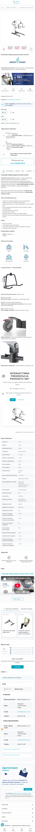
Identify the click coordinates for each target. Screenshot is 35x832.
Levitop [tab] (12, 399)
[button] (2, 824)
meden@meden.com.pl (24, 712)
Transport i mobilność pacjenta (26, 7)
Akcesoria (29, 171)
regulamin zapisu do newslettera (19, 793)
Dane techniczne (10, 171)
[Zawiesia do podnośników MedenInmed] (9, 135)
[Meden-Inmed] (7, 689)
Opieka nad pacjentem (11, 7)
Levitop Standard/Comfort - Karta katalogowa (9, 561)
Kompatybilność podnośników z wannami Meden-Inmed (26, 561)
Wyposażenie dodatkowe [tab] (11, 609)
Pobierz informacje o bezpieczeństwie (11, 749)
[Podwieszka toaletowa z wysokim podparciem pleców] (8, 145)
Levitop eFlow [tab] (21, 399)
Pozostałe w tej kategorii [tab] (27, 609)
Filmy (22, 171)
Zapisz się (28, 789)
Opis (4, 171)
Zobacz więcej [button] (16, 599)
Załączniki (17, 171)
